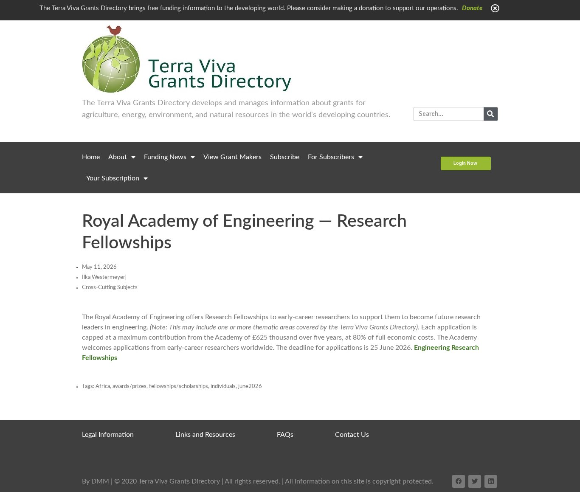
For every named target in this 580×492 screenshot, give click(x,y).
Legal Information (108, 434)
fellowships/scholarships (178, 386)
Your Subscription (112, 178)
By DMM (95, 481)
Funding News (165, 157)
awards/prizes (129, 386)
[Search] (491, 114)
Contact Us (352, 434)
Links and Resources (205, 434)
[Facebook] (458, 481)
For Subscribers (331, 157)
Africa (103, 386)
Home (91, 157)
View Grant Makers (232, 157)
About (117, 157)
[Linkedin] (490, 481)
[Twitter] (474, 481)
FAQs (285, 434)
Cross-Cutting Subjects (110, 287)
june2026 (250, 386)
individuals (223, 386)
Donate (472, 8)
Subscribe (284, 157)
